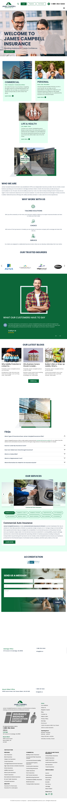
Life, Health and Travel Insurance (52, 753)
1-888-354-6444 (40, 648)
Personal (7, 752)
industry (7, 784)
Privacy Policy (44, 718)
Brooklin (47, 782)
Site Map (43, 721)
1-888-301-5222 (40, 689)
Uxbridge (5, 732)
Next (64, 265)
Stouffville (47, 780)
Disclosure (44, 723)
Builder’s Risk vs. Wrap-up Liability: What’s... (55, 365)
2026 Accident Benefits (47, 727)
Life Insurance (56, 516)
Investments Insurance (51, 762)
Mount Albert (6, 736)
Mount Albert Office (8, 689)
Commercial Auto (9, 512)
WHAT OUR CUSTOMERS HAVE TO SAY (24, 317)
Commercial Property (35, 512)
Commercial (30, 752)
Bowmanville (48, 775)
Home (42, 703)
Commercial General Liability (33, 760)
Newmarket (48, 777)
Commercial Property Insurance (31, 763)
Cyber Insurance (30, 770)
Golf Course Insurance (32, 775)
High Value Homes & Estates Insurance (14, 766)
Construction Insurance (32, 766)
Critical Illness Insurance (51, 756)
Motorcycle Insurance (10, 772)
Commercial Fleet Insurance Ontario (33, 757)
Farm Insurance (30, 773)
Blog (42, 712)
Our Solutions (44, 705)
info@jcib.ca (39, 651)
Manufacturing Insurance (32, 777)
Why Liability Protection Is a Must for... (11, 365)
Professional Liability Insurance (34, 779)
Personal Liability (22, 516)
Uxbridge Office (8, 649)
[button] (34, 336)
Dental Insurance (49, 758)
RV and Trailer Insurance (10, 779)
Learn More (8, 96)
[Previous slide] (3, 494)
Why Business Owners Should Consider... (31, 365)
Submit (58, 602)
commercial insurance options (43, 440)
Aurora (47, 773)
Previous (2, 265)
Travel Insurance (49, 767)
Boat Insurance (8, 757)
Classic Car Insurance (9, 759)
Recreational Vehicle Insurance (12, 777)
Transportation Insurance (32, 784)
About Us (43, 707)
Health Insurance (46, 516)
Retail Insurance (30, 782)
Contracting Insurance (32, 768)
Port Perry (48, 784)
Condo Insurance (8, 761)
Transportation (47, 512)
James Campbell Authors (13, 369)
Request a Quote (45, 710)
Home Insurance (11, 516)
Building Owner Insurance (32, 754)
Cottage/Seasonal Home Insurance (13, 763)
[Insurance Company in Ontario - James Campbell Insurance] (9, 5)
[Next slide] (63, 494)
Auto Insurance (58, 512)
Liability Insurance (8, 770)
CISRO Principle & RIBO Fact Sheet (50, 725)
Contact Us (44, 714)
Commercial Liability (22, 512)
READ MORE (8, 375)
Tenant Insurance (8, 774)
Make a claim (44, 716)
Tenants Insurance (34, 516)
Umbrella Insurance (9, 781)
